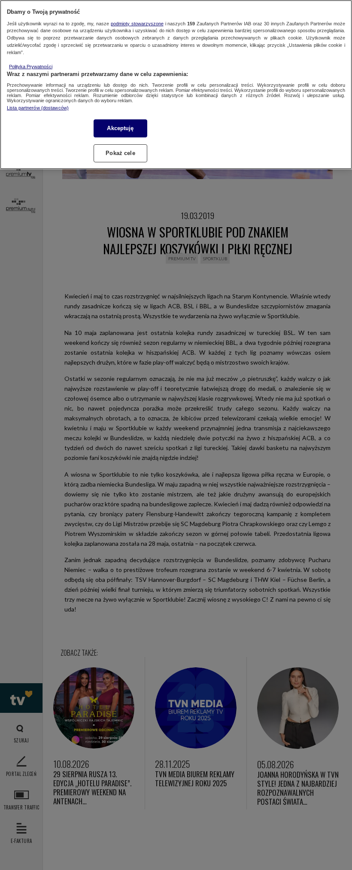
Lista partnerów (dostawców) (38, 107)
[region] (176, 84)
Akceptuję (120, 128)
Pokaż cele (120, 153)
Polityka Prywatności (30, 66)
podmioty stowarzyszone (137, 23)
